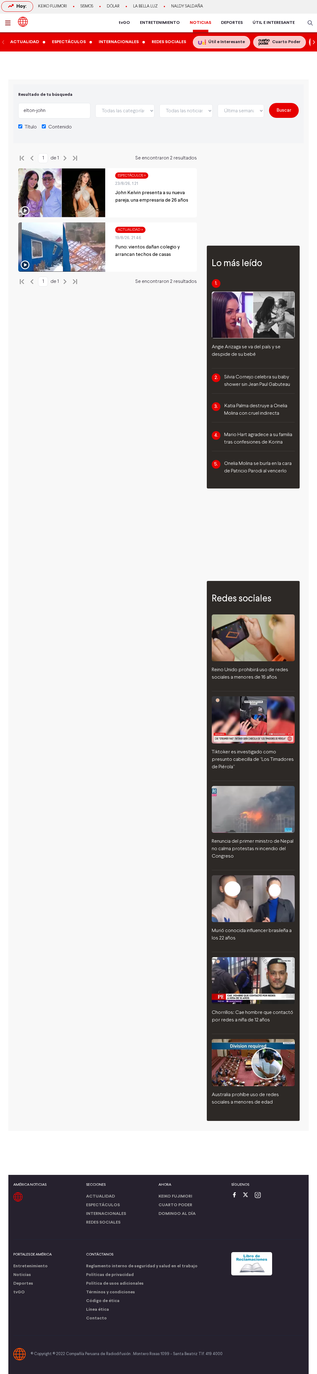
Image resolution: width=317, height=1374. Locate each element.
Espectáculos (103, 1205)
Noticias (22, 1275)
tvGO (124, 23)
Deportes (23, 1284)
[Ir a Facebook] (236, 1195)
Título (31, 127)
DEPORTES (232, 23)
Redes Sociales (103, 1222)
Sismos (86, 6)
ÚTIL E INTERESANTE (274, 23)
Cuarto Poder (175, 1205)
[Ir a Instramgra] (259, 1195)
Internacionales (106, 1214)
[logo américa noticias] (23, 22)
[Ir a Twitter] (247, 1195)
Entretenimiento (30, 1266)
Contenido (60, 127)
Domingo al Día (177, 1214)
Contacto (96, 1318)
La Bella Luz (145, 6)
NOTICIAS (200, 23)
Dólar (113, 6)
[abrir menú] (9, 23)
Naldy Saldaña (187, 6)
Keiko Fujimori (52, 6)
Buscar (283, 110)
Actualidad (100, 1196)
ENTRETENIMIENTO (160, 23)
